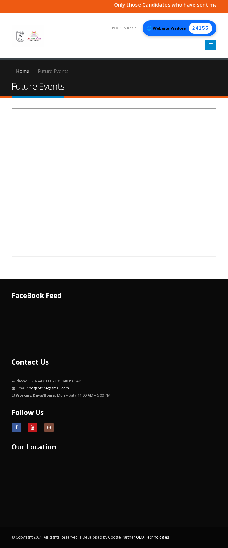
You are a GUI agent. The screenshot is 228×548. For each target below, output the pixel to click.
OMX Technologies (152, 537)
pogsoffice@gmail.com (49, 388)
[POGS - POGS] (28, 35)
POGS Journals (124, 28)
